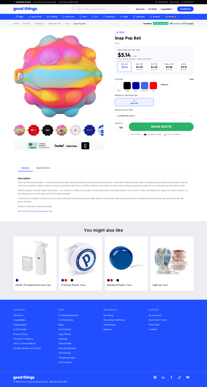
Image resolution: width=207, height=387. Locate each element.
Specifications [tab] (43, 168)
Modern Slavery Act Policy (27, 348)
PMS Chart (154, 324)
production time (124, 110)
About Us (140, 9)
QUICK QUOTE (161, 126)
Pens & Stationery (67, 348)
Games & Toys (54, 24)
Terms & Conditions (23, 338)
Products (26, 24)
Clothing (53, 16)
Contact (176, 2)
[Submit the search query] (74, 9)
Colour (154, 79)
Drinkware (69, 16)
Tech (85, 16)
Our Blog (108, 315)
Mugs (125, 16)
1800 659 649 (163, 2)
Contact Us (185, 9)
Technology (64, 352)
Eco (96, 16)
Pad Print (134, 102)
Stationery (110, 16)
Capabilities (166, 9)
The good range (66, 357)
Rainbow (164, 84)
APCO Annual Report (24, 343)
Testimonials (110, 324)
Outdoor (156, 16)
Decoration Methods (114, 319)
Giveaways (39, 24)
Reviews (108, 329)
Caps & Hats (36, 16)
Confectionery (65, 319)
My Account (189, 2)
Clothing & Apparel (68, 315)
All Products (170, 16)
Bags (21, 16)
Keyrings (62, 338)
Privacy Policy (20, 333)
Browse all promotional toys (40, 211)
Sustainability (20, 324)
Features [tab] (25, 168)
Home (15, 24)
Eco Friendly (64, 329)
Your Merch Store (158, 319)
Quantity (119, 123)
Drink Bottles (65, 343)
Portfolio (153, 9)
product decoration (126, 95)
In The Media (20, 329)
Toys (67, 24)
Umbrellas (140, 16)
